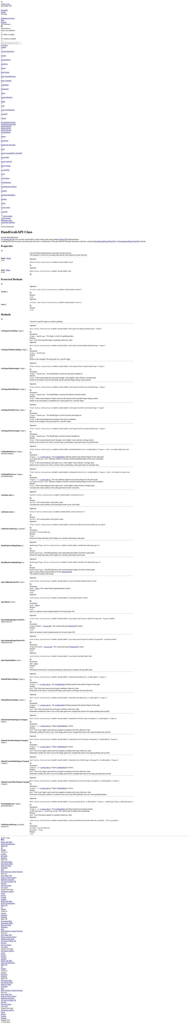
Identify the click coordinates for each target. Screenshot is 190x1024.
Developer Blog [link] (6, 862)
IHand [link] (8, 258)
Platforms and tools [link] (7, 880)
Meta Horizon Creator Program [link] (12, 872)
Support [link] (3, 899)
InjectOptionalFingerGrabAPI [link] (128, 241)
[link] (5, 4)
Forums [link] (3, 897)
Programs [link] (4, 868)
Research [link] (4, 856)
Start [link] (2, 870)
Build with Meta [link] (6, 842)
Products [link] (4, 858)
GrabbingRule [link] (45, 457)
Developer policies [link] (7, 891)
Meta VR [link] (4, 846)
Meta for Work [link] (6, 866)
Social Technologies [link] (8, 844)
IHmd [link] (8, 270)
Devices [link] (3, 883)
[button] (95, 2)
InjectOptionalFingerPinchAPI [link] (104, 241)
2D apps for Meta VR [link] (8, 882)
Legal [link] (3, 893)
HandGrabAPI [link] (9, 239)
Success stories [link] (6, 885)
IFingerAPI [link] (63, 239)
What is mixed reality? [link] (8, 878)
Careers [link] (3, 854)
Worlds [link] (3, 850)
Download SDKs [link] (7, 864)
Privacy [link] (3, 895)
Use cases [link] (4, 887)
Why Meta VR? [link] (6, 876)
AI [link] (2, 848)
